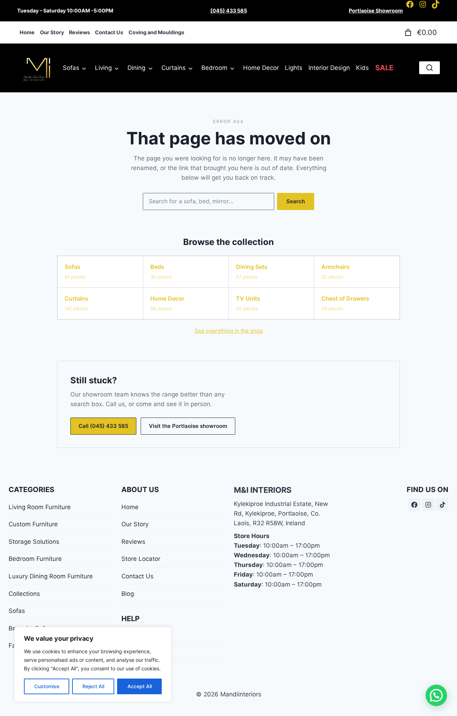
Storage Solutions (34, 541)
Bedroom (214, 67)
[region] (92, 664)
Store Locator (140, 558)
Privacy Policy (141, 635)
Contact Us (137, 576)
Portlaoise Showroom (376, 10)
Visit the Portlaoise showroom (188, 426)
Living (103, 67)
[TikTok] (442, 504)
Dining (136, 67)
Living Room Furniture (40, 507)
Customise (46, 686)
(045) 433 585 (228, 10)
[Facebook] (414, 504)
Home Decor (261, 67)
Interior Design (329, 67)
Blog (127, 593)
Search (295, 201)
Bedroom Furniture (35, 558)
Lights (293, 67)
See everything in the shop (229, 330)
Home (130, 507)
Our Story (135, 524)
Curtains (173, 67)
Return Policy (140, 653)
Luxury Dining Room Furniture (51, 576)
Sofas (71, 67)
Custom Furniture (33, 524)
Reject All (93, 686)
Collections (24, 593)
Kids (362, 67)
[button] (436, 695)
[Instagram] (428, 504)
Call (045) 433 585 (103, 426)
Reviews (133, 541)
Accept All (139, 686)
